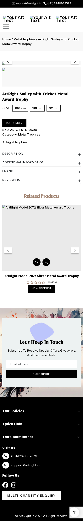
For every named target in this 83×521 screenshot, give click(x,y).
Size (6, 108)
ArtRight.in (26, 516)
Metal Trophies (24, 39)
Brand (7, 171)
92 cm (53, 108)
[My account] (41, 19)
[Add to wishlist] (36, 262)
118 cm (37, 108)
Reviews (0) (11, 180)
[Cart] (15, 19)
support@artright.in (28, 3)
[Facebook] (5, 485)
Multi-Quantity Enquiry (31, 495)
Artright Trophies (14, 142)
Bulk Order (14, 122)
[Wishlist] (68, 19)
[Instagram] (13, 485)
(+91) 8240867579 (59, 3)
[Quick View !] (46, 262)
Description (12, 153)
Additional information (23, 162)
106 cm (20, 108)
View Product (41, 288)
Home (6, 39)
